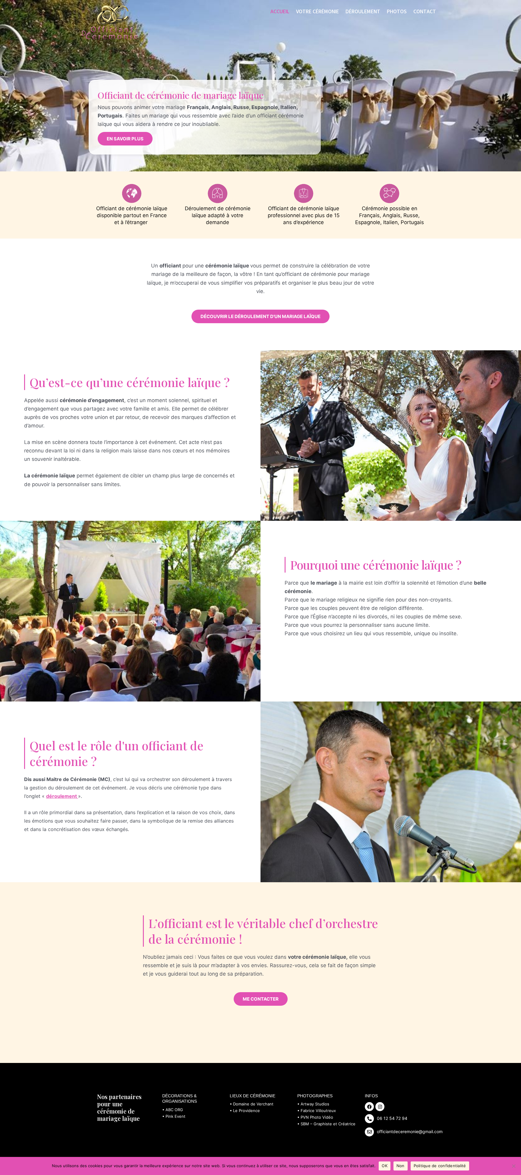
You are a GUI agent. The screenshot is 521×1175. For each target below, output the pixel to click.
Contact (424, 12)
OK (384, 1165)
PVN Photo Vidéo (317, 1117)
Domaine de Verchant (253, 1104)
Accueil (279, 12)
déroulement (62, 796)
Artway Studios (315, 1104)
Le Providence (246, 1110)
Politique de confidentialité (440, 1165)
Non (400, 1165)
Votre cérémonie (317, 12)
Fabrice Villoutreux (318, 1110)
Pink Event (175, 1116)
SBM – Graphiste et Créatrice (328, 1123)
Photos (397, 12)
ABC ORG (174, 1109)
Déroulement (363, 12)
